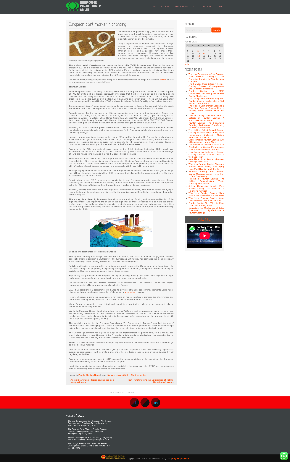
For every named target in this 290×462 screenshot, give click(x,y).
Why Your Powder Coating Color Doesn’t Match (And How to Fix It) (206, 199)
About (195, 6)
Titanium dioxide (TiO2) (118, 375)
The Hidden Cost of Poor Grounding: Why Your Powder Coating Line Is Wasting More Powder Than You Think (206, 109)
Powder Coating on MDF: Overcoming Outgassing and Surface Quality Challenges (206, 93)
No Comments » (139, 375)
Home (153, 6)
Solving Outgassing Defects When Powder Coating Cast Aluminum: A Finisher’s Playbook (206, 188)
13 (204, 53)
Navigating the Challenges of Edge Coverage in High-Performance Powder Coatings (206, 210)
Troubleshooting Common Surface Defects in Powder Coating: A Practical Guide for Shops (206, 117)
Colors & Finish (181, 6)
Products (165, 6)
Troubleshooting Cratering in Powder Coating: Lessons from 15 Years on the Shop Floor (206, 154)
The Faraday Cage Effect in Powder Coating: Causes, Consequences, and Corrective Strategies (206, 86)
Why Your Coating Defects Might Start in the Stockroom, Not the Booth (206, 194)
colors (163, 79)
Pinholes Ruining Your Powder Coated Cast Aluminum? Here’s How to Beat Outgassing (206, 174)
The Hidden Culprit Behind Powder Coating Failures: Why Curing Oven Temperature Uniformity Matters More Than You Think (206, 134)
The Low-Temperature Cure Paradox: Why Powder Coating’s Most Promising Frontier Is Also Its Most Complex (206, 78)
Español (185, 458)
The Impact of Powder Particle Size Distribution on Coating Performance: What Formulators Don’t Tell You (206, 147)
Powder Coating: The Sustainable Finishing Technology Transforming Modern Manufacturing (206, 125)
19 (198, 56)
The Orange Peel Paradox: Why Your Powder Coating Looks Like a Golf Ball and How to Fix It (206, 101)
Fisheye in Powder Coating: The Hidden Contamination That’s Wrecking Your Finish (206, 181)
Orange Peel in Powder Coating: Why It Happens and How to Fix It (206, 141)
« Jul (187, 64)
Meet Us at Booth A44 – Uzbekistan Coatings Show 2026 (206, 160)
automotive (130, 292)
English (175, 458)
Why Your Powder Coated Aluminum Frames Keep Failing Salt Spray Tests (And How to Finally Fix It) (206, 166)
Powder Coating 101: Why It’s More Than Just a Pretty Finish (206, 204)
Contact (219, 6)
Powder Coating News (89, 375)
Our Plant (207, 6)
